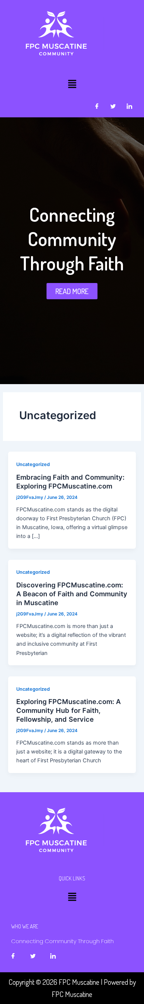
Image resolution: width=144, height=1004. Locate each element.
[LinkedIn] (129, 106)
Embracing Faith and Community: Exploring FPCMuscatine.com (70, 481)
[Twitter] (113, 106)
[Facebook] (96, 106)
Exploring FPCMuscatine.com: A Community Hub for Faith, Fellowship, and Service (68, 710)
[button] (72, 84)
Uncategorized (33, 464)
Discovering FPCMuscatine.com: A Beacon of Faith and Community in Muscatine (71, 593)
